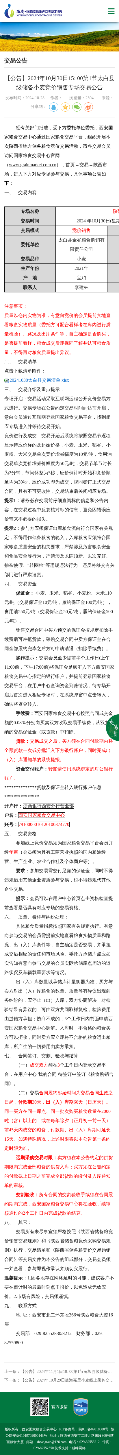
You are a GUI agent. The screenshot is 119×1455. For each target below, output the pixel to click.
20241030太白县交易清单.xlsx (39, 380)
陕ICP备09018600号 (93, 1429)
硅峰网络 (79, 1448)
